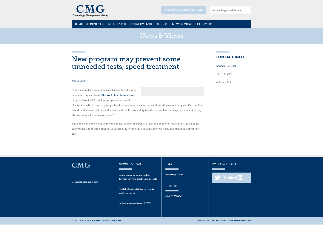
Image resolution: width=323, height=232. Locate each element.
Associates (117, 24)
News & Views (182, 24)
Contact (204, 24)
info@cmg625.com (226, 65)
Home (78, 24)
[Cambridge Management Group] (90, 15)
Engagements (141, 24)
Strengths (95, 24)
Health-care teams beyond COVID (135, 203)
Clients (162, 24)
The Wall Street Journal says (117, 95)
